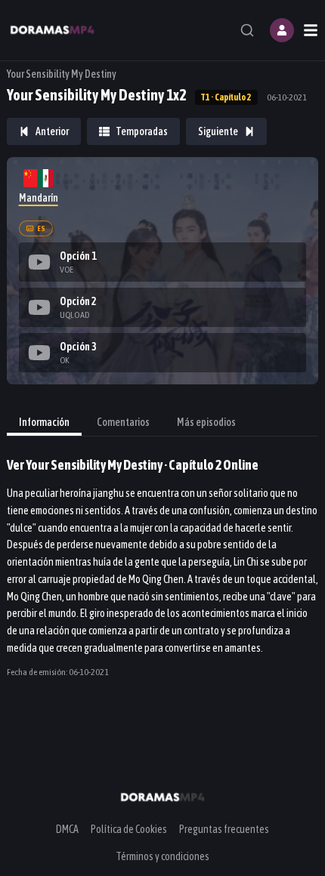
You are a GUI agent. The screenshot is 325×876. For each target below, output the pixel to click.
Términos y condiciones (162, 856)
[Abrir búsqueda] (247, 30)
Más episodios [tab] (206, 422)
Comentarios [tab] (123, 422)
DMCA (67, 829)
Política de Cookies (129, 829)
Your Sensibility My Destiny (61, 74)
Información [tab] (44, 422)
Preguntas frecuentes (224, 829)
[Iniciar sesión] (282, 30)
